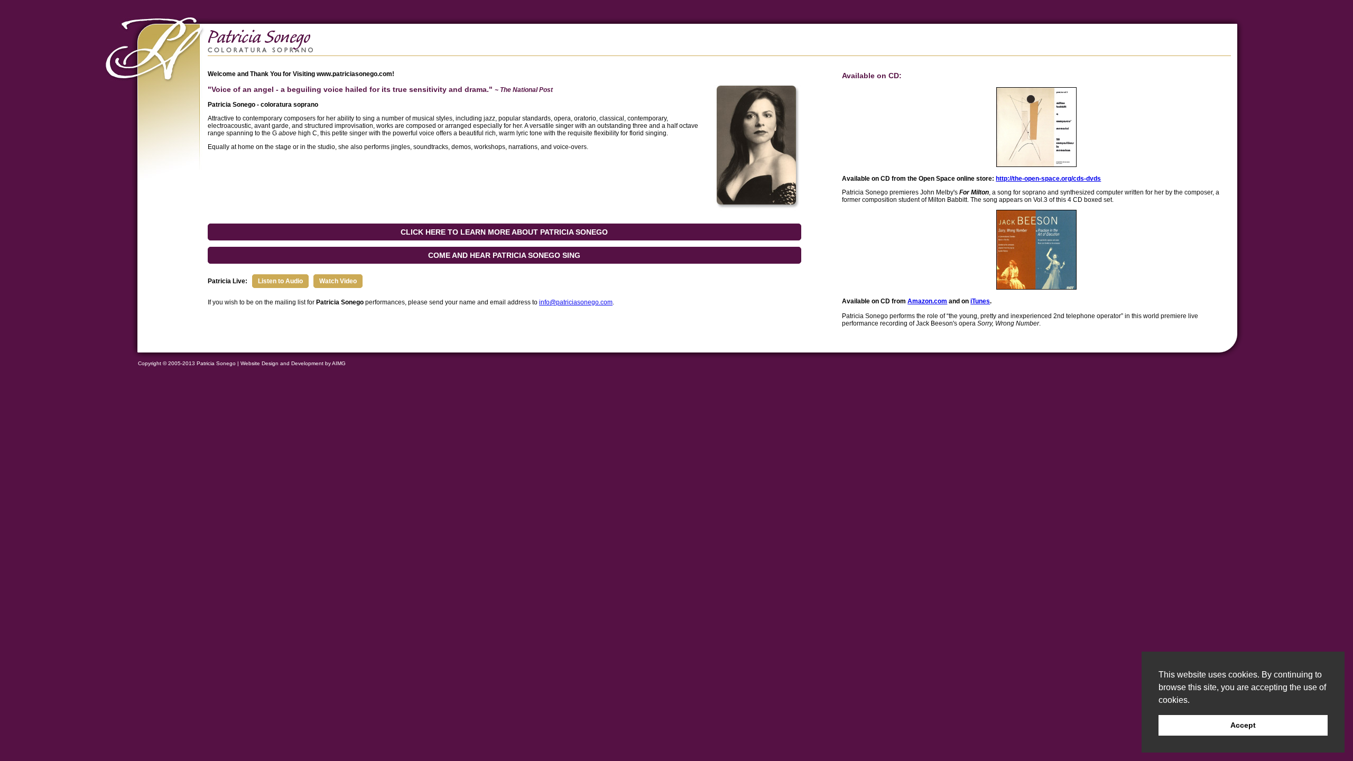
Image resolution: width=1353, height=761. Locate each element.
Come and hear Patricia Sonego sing (504, 255)
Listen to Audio (280, 281)
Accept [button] (1243, 725)
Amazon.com (927, 301)
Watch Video (338, 281)
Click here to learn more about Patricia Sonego (504, 232)
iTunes (980, 301)
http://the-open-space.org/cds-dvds (1048, 178)
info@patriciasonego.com (576, 302)
